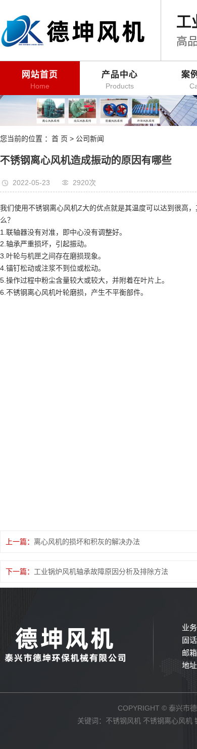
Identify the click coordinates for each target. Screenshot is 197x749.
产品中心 (120, 80)
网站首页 (40, 80)
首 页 (60, 139)
